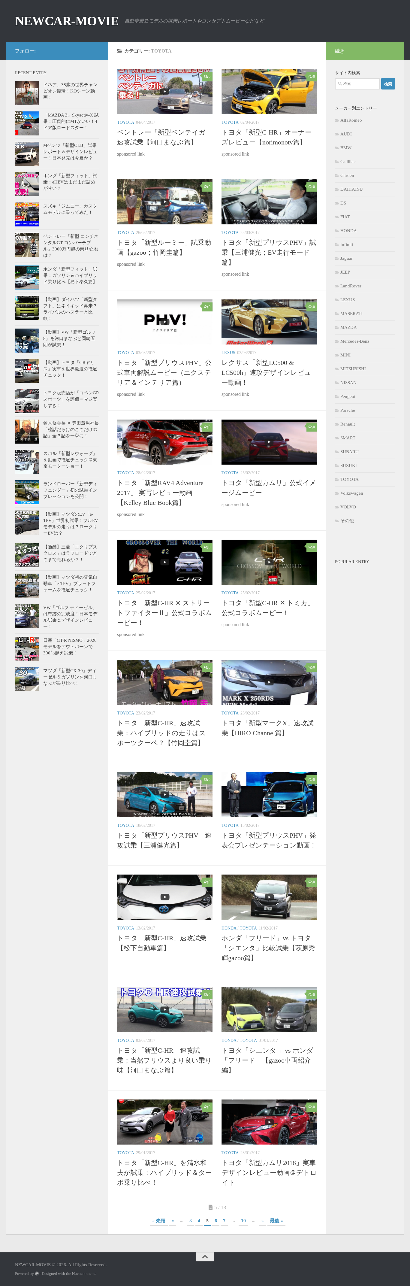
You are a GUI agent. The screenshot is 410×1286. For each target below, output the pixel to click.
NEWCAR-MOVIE (67, 21)
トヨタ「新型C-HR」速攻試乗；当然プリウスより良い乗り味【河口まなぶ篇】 (164, 1060)
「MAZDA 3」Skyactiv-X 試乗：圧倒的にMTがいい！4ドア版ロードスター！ (71, 121)
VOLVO (348, 507)
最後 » (276, 1220)
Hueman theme (84, 1273)
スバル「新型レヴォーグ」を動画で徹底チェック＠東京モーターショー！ (70, 460)
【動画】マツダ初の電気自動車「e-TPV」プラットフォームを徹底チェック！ (70, 583)
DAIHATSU (351, 189)
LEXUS (228, 352)
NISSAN (348, 382)
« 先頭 (158, 1220)
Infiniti (346, 244)
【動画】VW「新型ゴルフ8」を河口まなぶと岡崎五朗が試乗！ (69, 338)
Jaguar (346, 258)
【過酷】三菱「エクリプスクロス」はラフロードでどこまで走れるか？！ (70, 553)
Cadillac (348, 161)
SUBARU (349, 451)
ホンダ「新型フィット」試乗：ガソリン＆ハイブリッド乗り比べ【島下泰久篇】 (70, 275)
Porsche (347, 410)
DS (343, 203)
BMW (345, 147)
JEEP (345, 272)
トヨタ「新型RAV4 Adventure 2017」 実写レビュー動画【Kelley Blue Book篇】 (160, 492)
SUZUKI (348, 465)
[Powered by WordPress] (37, 1273)
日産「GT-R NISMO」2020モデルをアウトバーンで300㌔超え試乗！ (70, 646)
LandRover (350, 286)
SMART (347, 437)
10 (243, 1220)
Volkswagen (351, 493)
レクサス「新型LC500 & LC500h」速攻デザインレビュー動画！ (266, 372)
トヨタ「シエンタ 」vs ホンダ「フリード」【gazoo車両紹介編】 (267, 1060)
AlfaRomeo (351, 120)
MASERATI (351, 313)
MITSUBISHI (353, 368)
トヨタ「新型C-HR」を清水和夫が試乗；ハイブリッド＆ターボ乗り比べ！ (164, 1172)
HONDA (229, 928)
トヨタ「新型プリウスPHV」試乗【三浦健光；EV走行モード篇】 (269, 252)
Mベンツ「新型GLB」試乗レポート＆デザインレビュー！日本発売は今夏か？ (70, 151)
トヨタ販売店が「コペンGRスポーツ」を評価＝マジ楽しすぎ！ (71, 399)
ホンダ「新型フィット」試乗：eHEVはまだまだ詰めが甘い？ (70, 182)
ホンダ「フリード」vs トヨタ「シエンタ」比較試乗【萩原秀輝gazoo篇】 (268, 948)
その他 (347, 520)
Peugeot (347, 396)
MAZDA (348, 327)
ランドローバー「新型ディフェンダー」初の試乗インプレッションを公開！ (70, 490)
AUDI (346, 134)
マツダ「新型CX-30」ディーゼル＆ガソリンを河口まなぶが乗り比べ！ (70, 677)
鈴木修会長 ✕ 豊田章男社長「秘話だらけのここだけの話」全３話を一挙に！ (71, 429)
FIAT (345, 216)
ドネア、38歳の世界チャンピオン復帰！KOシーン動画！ (70, 91)
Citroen (347, 175)
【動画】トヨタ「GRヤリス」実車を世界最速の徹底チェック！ (70, 369)
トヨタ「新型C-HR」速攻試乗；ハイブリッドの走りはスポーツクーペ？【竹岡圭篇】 (161, 733)
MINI (345, 355)
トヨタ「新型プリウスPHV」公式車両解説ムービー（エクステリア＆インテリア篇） (164, 372)
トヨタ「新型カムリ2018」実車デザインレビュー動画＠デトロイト (269, 1172)
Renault (347, 424)
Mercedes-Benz (354, 341)
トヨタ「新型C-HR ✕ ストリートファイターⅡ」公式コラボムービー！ (164, 612)
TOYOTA (125, 122)
